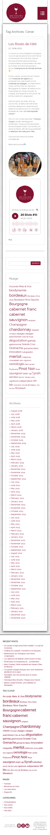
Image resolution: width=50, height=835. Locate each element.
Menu (42, 13)
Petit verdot (29, 364)
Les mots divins (10, 789)
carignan (32, 320)
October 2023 (17, 511)
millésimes (26, 357)
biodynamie (18, 290)
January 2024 (17, 501)
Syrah (36, 373)
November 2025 (18, 437)
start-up (27, 373)
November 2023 (18, 508)
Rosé (38, 369)
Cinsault (12, 334)
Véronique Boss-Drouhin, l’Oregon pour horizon (22, 680)
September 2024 (18, 479)
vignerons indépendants (20, 381)
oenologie (16, 364)
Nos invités (8, 808)
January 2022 (17, 576)
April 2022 (15, 566)
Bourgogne (18, 304)
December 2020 (18, 615)
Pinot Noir (27, 369)
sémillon (13, 377)
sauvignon (15, 373)
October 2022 (17, 547)
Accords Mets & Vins (20, 286)
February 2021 (17, 608)
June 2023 (15, 521)
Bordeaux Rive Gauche (26, 299)
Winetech (20, 388)
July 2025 (15, 446)
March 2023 (16, 530)
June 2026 (15, 417)
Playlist (7, 792)
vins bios (17, 385)
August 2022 (16, 553)
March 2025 (16, 459)
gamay (32, 340)
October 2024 (17, 475)
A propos (7, 784)
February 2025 (17, 463)
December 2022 (18, 540)
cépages (20, 333)
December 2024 (18, 469)
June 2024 (15, 485)
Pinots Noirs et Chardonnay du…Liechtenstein (21, 662)
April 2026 (15, 424)
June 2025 (15, 450)
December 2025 (18, 433)
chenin (35, 330)
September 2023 (18, 514)
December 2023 (18, 505)
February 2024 (17, 498)
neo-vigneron (25, 360)
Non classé (8, 805)
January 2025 (17, 466)
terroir (21, 377)
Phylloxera (13, 369)
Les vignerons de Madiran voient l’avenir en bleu (22, 659)
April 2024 (15, 492)
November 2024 (18, 472)
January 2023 (17, 537)
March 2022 (16, 569)
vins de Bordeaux (28, 385)
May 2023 (15, 524)
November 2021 (18, 582)
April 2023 (15, 527)
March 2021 (16, 605)
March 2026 (16, 427)
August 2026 (16, 411)
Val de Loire (30, 377)
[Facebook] (19, 826)
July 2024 (15, 482)
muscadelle (14, 360)
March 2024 (16, 495)
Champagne (18, 324)
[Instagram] (23, 826)
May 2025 (15, 453)
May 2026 (15, 420)
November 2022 (18, 543)
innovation (15, 351)
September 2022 (18, 550)
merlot (15, 356)
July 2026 (15, 414)
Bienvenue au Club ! (12, 786)
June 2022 (15, 560)
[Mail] (27, 826)
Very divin (8, 811)
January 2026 (17, 430)
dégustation (18, 340)
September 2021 (18, 589)
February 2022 (17, 573)
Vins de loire (33, 770)
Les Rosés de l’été (22, 44)
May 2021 (15, 598)
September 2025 (18, 443)
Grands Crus (28, 344)
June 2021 (15, 595)
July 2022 (15, 556)
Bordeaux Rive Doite (28, 702)
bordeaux (18, 295)
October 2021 (17, 585)
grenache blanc (31, 348)
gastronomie (15, 344)
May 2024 (15, 488)
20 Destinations (10, 802)
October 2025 (17, 440)
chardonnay (20, 329)
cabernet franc (23, 309)
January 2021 (17, 611)
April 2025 (15, 456)
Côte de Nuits (27, 337)
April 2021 (15, 602)
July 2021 (15, 592)
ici (18, 139)
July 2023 (15, 518)
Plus (10, 240)
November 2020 (18, 618)
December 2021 (18, 579)
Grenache (16, 348)
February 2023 (17, 534)
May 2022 (15, 563)
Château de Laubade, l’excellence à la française (22, 651)
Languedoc (27, 352)
